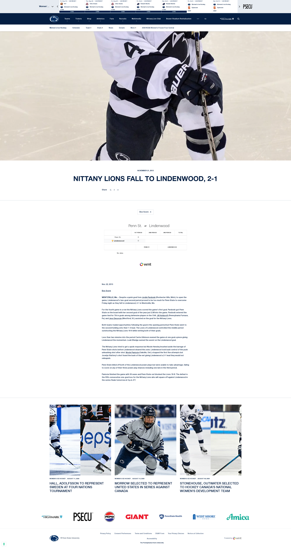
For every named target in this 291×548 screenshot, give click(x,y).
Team (88, 28)
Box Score (144, 212)
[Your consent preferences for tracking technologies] (4, 544)
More (133, 28)
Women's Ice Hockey (58, 478)
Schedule (76, 28)
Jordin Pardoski (149, 297)
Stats (99, 28)
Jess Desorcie (115, 318)
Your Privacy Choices (176, 533)
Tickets (78, 19)
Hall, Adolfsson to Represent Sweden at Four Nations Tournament (77, 487)
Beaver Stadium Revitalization (178, 19)
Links (72, 11)
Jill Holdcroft (162, 315)
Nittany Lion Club (154, 19)
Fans (112, 19)
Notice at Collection (195, 533)
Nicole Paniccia (132, 352)
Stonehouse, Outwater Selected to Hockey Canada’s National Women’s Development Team (209, 487)
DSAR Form (159, 533)
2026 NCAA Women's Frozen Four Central (158, 28)
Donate (122, 28)
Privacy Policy (105, 533)
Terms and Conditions (143, 533)
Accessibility (152, 538)
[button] (57, 6)
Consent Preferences (122, 533)
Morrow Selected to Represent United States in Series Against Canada (143, 487)
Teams (67, 19)
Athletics (100, 19)
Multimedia (136, 19)
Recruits (122, 19)
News (111, 28)
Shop (89, 19)
